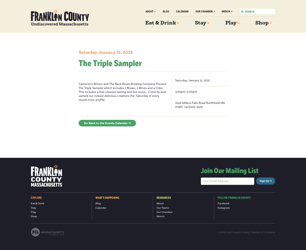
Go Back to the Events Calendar (106, 123)
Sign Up (264, 181)
